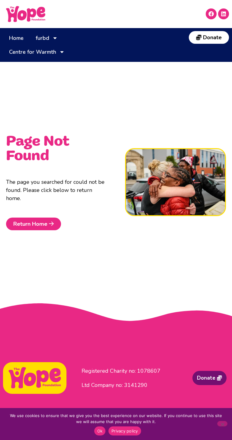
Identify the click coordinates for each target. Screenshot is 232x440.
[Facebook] (211, 13)
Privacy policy (124, 431)
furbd (42, 38)
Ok (100, 431)
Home (16, 38)
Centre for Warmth (32, 52)
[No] (222, 423)
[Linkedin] (223, 13)
